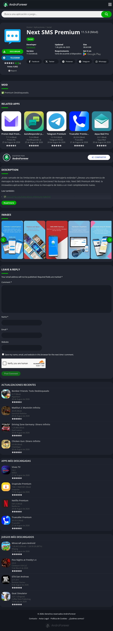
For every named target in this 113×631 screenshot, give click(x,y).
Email (4, 329)
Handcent (30, 47)
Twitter (51, 61)
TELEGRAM (15, 58)
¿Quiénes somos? (76, 618)
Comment (6, 282)
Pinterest (69, 61)
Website (5, 342)
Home (29, 27)
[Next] (109, 240)
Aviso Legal (44, 618)
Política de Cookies (59, 618)
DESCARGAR (15, 51)
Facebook (35, 61)
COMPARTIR (100, 157)
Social (48, 27)
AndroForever (20, 158)
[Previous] (3, 240)
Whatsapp (102, 61)
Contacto (33, 618)
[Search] (106, 14)
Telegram (86, 61)
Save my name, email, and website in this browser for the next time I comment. (39, 354)
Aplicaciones (39, 27)
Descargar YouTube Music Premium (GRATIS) (29, 196)
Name (4, 317)
